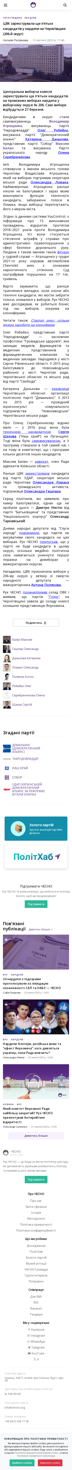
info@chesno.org (15, 1407)
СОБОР (17, 777)
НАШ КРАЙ (20, 768)
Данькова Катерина (26, 658)
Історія (36, 1213)
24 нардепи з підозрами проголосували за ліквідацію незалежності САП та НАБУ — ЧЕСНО (32, 983)
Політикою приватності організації (36, 1455)
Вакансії (36, 1308)
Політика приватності (36, 1224)
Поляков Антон (23, 677)
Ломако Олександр (25, 667)
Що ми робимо (36, 1238)
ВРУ (5, 974)
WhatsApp (37, 1341)
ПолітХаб (36, 1252)
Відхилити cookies (50, 1462)
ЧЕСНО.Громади (36, 1269)
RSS (36, 1302)
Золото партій (36, 1258)
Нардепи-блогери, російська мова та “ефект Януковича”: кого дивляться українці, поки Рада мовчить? (32, 1048)
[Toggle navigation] (5, 4)
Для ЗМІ (36, 1297)
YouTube (37, 1353)
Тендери (36, 1314)
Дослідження (36, 1246)
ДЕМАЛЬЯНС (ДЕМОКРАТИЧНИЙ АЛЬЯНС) (26, 749)
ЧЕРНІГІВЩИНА (12, 18)
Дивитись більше (39, 929)
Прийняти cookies (22, 1462)
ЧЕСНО (16, 1151)
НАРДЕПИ (30, 18)
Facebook (37, 1330)
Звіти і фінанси (36, 1207)
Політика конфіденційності (36, 1230)
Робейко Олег (21, 686)
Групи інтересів (36, 1275)
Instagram (37, 1336)
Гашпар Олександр (25, 649)
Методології (36, 1219)
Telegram (37, 1347)
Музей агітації (36, 1263)
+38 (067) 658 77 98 (17, 1421)
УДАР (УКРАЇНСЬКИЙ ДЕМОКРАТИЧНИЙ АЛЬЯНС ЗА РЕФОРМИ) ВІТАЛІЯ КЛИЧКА (28, 789)
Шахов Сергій (22, 704)
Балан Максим (22, 639)
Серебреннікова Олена (28, 695)
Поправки (36, 1281)
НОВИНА (8, 1104)
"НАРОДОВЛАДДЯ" (25, 759)
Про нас (36, 1201)
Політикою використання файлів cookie (36, 1452)
